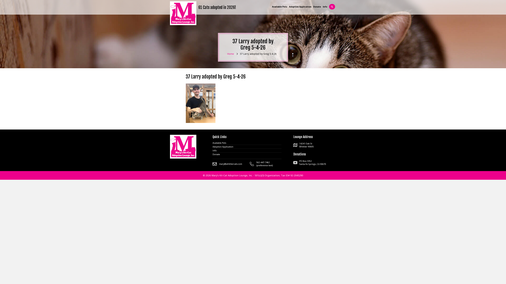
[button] (332, 7)
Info (215, 150)
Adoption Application (223, 146)
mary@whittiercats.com (230, 164)
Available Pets (219, 142)
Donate (216, 154)
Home (230, 53)
